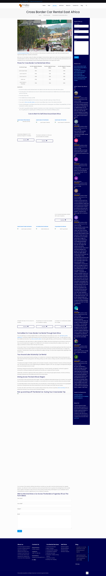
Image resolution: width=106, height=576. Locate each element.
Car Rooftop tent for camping (81, 396)
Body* (18, 514)
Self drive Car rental (50, 553)
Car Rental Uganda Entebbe (23, 53)
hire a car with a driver (30, 102)
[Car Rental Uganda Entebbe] (24, 5)
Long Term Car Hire (50, 558)
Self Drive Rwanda (65, 548)
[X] (33, 559)
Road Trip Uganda (78, 398)
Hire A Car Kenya (61, 387)
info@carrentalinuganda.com (36, 1)
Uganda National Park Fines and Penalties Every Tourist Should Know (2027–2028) (81, 558)
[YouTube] (34, 559)
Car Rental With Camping (51, 550)
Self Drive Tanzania (65, 551)
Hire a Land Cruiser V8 (79, 72)
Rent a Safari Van (78, 74)
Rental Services (47, 15)
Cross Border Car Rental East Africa (59, 15)
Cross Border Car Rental (51, 551)
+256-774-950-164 (24, 1)
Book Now (25, 139)
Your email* (20, 503)
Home (40, 15)
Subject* (19, 508)
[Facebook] (32, 559)
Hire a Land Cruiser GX (79, 75)
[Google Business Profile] (35, 559)
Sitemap (77, 564)
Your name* (20, 498)
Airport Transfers (50, 548)
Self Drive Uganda (65, 546)
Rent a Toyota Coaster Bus (80, 77)
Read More (28, 558)
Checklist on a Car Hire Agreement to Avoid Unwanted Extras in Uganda (81, 549)
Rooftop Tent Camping (51, 559)
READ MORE (76, 418)
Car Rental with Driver (51, 546)
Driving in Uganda (78, 394)
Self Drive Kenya (64, 550)
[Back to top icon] (87, 573)
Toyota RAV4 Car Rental (79, 71)
